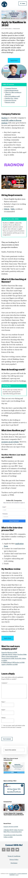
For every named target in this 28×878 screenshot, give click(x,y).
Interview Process (10, 100)
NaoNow (4, 118)
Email (3, 709)
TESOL (6, 209)
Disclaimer (14, 863)
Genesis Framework (22, 873)
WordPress (12, 874)
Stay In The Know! (14, 521)
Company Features (11, 88)
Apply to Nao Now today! (14, 79)
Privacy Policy (14, 859)
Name (3, 702)
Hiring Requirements (11, 90)
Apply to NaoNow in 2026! (9, 664)
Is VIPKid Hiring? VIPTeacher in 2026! (13, 662)
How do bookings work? (12, 96)
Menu (23, 3)
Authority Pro (12, 873)
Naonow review (10, 102)
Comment (4, 683)
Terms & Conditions (14, 856)
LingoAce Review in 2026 (9, 652)
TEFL (13, 209)
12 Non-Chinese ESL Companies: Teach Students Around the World (14, 814)
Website (3, 717)
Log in (16, 874)
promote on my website (10, 442)
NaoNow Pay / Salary (11, 98)
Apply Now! (14, 60)
